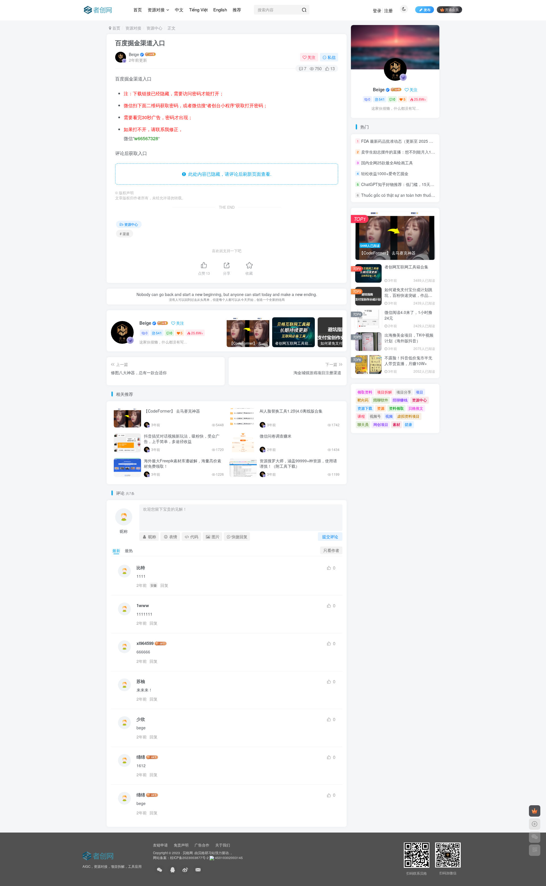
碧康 (408, 424)
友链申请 (160, 845)
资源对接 (156, 10)
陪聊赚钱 (400, 400)
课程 (361, 416)
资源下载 (364, 408)
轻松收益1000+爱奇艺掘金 (384, 173)
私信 (332, 57)
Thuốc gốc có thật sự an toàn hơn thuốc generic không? (411, 195)
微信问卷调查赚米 (275, 436)
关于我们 (222, 845)
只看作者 (331, 550)
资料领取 (396, 408)
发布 (427, 9)
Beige (134, 54)
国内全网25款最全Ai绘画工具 (387, 162)
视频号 (375, 416)
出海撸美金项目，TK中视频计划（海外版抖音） (408, 337)
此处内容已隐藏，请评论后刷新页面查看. (228, 174)
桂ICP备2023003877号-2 (189, 857)
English (220, 10)
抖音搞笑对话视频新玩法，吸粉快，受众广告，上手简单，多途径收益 (182, 438)
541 (159, 332)
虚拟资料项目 (408, 416)
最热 (129, 550)
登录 (377, 10)
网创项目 (380, 424)
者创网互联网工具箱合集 (406, 267)
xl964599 (145, 643)
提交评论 (330, 536)
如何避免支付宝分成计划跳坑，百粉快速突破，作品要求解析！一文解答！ (408, 295)
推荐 (237, 10)
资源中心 (154, 28)
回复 (164, 585)
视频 (389, 416)
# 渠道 (124, 233)
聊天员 (363, 424)
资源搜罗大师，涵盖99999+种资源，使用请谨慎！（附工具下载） (298, 463)
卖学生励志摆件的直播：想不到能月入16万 (399, 152)
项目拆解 (384, 392)
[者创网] (98, 855)
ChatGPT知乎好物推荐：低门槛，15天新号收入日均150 (411, 184)
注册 (388, 10)
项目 (419, 392)
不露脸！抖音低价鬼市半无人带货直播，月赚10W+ (408, 360)
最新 (116, 550)
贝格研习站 (206, 852)
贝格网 (188, 852)
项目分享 (403, 392)
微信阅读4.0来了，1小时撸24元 (408, 315)
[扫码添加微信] (534, 837)
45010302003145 (229, 857)
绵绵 (140, 757)
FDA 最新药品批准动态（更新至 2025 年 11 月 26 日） (410, 141)
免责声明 (181, 845)
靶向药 (363, 400)
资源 (380, 408)
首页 (137, 10)
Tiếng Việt (198, 10)
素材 (396, 424)
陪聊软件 (380, 400)
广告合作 (202, 845)
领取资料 (364, 392)
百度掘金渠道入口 (140, 42)
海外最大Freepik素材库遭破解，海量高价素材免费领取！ (182, 463)
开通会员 (452, 9)
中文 (179, 10)
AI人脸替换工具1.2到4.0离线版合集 (291, 411)
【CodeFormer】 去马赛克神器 (172, 411)
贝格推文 (415, 408)
